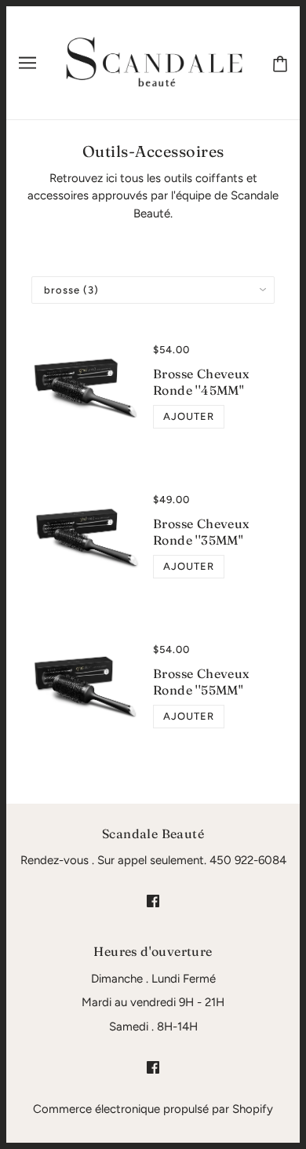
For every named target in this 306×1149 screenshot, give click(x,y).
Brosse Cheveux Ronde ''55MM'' (201, 682)
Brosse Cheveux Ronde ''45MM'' (201, 382)
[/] (155, 62)
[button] (188, 417)
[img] (153, 900)
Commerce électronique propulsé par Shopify (153, 1109)
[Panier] (280, 62)
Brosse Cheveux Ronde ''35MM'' (201, 532)
